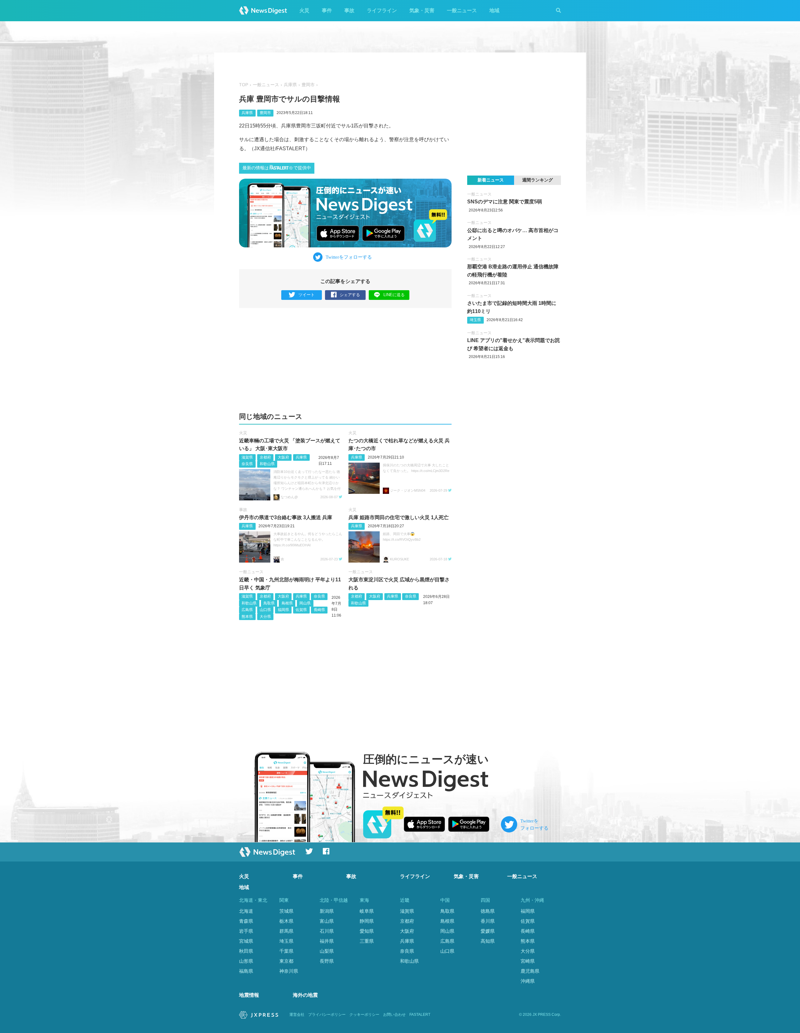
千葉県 (286, 951)
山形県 (246, 961)
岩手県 (246, 931)
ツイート (306, 294)
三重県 (367, 941)
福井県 (327, 941)
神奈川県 (288, 971)
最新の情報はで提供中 (276, 168)
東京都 (286, 961)
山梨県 (327, 951)
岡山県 (305, 603)
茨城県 (286, 911)
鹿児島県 (530, 971)
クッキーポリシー (364, 1014)
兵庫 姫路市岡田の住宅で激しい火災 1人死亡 (398, 517)
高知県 (488, 941)
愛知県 (367, 931)
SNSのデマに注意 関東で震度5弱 (504, 201)
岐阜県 (367, 911)
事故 (349, 10)
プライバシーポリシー (327, 1014)
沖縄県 (528, 981)
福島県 (246, 971)
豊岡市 (308, 84)
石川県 (327, 931)
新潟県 (327, 911)
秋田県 (246, 951)
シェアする (350, 294)
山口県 (265, 610)
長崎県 (319, 610)
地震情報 (249, 995)
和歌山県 (267, 464)
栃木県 (286, 921)
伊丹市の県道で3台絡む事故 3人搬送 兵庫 (285, 517)
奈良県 (247, 464)
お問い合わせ (394, 1014)
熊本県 (247, 616)
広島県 (247, 610)
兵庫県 (290, 84)
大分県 (265, 616)
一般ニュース (462, 10)
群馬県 (286, 931)
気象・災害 (421, 10)
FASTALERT (419, 1014)
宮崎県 (528, 961)
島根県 (287, 603)
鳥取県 (269, 603)
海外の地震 (305, 995)
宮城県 (246, 941)
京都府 (265, 457)
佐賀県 (301, 610)
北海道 (246, 911)
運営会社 (296, 1014)
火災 (304, 10)
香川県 (488, 921)
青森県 (246, 921)
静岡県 (367, 921)
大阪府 (283, 457)
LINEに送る (394, 294)
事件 (327, 10)
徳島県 (488, 911)
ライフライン (382, 10)
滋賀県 (247, 457)
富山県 (327, 921)
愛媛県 (488, 931)
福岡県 (283, 610)
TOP (243, 84)
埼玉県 (475, 320)
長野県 (327, 961)
